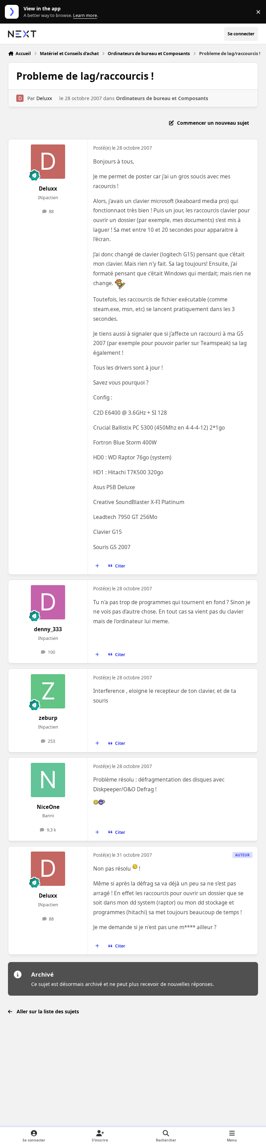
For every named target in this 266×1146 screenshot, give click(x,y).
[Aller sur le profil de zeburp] (48, 691)
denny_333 (48, 629)
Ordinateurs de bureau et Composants (162, 98)
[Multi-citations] (97, 565)
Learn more (13, 12)
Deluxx (44, 98)
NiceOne (48, 807)
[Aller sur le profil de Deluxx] (20, 98)
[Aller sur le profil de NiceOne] (48, 780)
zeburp (48, 718)
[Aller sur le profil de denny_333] (48, 602)
